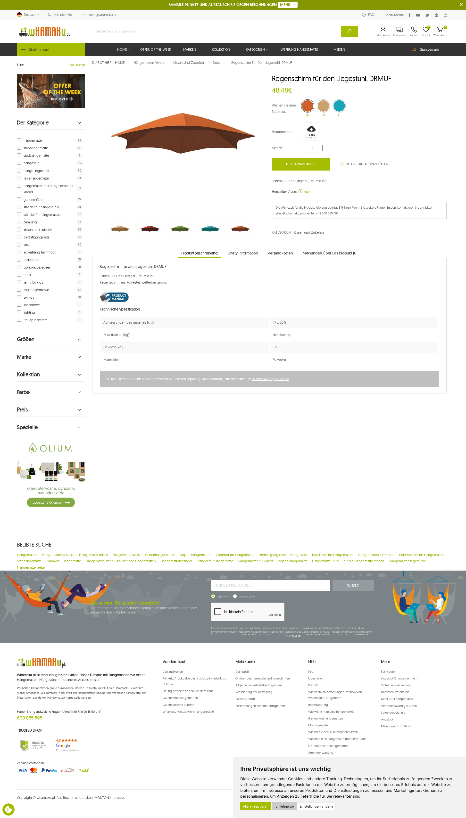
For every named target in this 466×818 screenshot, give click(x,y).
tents (27, 275)
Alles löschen (76, 64)
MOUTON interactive (109, 797)
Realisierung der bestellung (253, 692)
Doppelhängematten (195, 555)
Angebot (387, 719)
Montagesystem (319, 725)
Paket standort (245, 699)
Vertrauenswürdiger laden (399, 706)
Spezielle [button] (27, 427)
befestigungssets (36, 237)
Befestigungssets (273, 555)
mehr (307, 191)
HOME (122, 49)
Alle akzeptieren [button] (255, 806)
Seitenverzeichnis (393, 712)
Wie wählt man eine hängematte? (331, 711)
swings (29, 297)
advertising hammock (40, 252)
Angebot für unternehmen (398, 678)
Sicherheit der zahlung (396, 685)
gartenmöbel (33, 199)
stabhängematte (36, 148)
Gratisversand (429, 49)
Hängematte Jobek (93, 555)
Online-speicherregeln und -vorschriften (262, 678)
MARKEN (189, 49)
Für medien (388, 671)
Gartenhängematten (160, 555)
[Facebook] (410, 15)
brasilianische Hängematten (333, 555)
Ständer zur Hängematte (215, 561)
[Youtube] (419, 15)
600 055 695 (63, 15)
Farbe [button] (23, 392)
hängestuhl (32, 163)
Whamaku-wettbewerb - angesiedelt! (188, 711)
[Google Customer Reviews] (69, 745)
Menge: (277, 148)
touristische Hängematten (136, 561)
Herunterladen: (283, 132)
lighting (29, 312)
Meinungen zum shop (396, 726)
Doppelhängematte (293, 561)
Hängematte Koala (127, 555)
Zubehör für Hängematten (236, 555)
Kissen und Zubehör (309, 232)
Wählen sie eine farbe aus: (284, 108)
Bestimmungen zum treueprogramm (260, 706)
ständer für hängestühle (41, 207)
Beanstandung (318, 705)
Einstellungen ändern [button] (316, 806)
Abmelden (247, 597)
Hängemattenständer (176, 561)
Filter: (21, 65)
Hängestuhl (299, 555)
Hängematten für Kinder (376, 555)
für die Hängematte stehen (364, 561)
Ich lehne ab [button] (284, 806)
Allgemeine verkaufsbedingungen (258, 685)
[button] (383, 31)
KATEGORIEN (255, 49)
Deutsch (29, 14)
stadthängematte (36, 155)
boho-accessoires (37, 267)
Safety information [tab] (242, 253)
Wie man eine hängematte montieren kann (337, 739)
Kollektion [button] (28, 374)
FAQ (371, 14)
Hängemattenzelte (31, 567)
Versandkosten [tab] (280, 253)
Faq (310, 671)
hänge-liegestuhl (36, 171)
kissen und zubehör (38, 230)
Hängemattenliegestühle (407, 561)
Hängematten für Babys (255, 561)
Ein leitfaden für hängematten (328, 746)
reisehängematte (36, 178)
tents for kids (33, 282)
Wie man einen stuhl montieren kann (333, 732)
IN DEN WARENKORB (300, 164)
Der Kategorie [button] (33, 122)
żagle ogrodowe (36, 290)
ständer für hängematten (42, 215)
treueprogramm (35, 320)
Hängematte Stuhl (325, 561)
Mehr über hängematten (397, 699)
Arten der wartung (320, 752)
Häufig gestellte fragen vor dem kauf (188, 691)
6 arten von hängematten (325, 718)
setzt (27, 245)
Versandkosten (173, 671)
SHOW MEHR (293, 636)
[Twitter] (428, 15)
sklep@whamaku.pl (102, 15)
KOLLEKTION (221, 49)
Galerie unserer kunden (178, 705)
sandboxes (32, 305)
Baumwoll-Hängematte (63, 561)
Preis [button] (22, 409)
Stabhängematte (29, 561)
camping (30, 222)
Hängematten (27, 555)
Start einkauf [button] (39, 49)
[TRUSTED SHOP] (33, 745)
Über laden (316, 678)
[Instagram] (446, 15)
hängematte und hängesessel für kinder (48, 189)
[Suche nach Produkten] (349, 31)
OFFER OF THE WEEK (155, 49)
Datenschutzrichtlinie (395, 692)
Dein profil (242, 671)
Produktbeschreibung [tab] (199, 253)
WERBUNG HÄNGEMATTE (299, 49)
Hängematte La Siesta (58, 555)
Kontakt (313, 685)
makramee (31, 260)
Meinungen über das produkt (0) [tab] (330, 253)
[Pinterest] (437, 15)
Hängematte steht (99, 561)
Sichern (222, 597)
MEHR (285, 4)
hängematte (33, 140)
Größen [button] (25, 339)
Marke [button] (24, 357)
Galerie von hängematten (180, 698)
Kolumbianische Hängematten (422, 555)
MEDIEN (339, 49)
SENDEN (353, 585)
